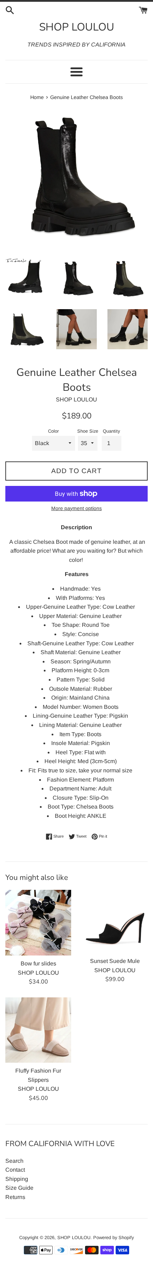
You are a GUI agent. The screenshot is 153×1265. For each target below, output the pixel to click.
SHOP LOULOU (76, 27)
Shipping (16, 1179)
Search (14, 1161)
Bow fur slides (38, 963)
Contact (15, 1170)
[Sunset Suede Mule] (115, 921)
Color (53, 431)
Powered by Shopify (113, 1237)
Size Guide (19, 1188)
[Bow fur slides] (38, 922)
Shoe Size (87, 431)
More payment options (76, 508)
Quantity (111, 431)
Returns (15, 1197)
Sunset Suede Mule (115, 961)
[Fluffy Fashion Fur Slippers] (38, 1030)
